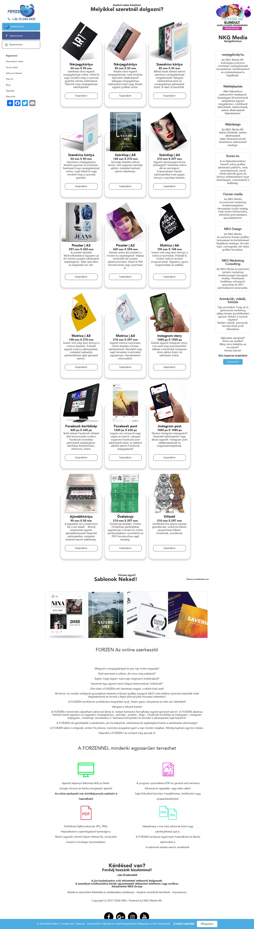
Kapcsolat (10, 96)
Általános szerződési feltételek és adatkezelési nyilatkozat (100, 892)
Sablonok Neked (14, 73)
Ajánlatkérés (233, 361)
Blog (8, 85)
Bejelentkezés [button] (17, 26)
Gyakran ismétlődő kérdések (153, 892)
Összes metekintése (196, 579)
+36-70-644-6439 (127, 875)
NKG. (124, 900)
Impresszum (179, 892)
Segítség (10, 90)
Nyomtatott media (14, 61)
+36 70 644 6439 (23, 19)
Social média (12, 67)
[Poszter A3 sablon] (106, 615)
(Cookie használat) (183, 923)
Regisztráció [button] (11, 55)
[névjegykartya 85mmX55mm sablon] (147, 615)
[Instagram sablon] (65, 615)
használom (81, 95)
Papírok (9, 79)
